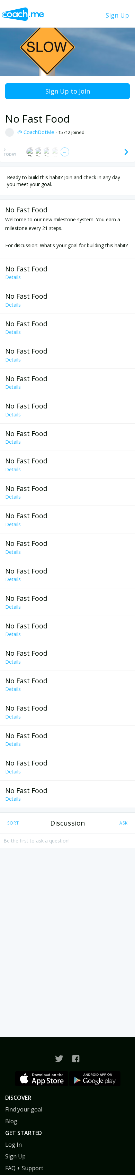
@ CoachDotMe (36, 131)
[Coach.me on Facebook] (76, 1058)
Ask (123, 823)
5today (9, 152)
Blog (11, 1121)
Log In (13, 1144)
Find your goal (23, 1109)
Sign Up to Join (67, 91)
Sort (13, 823)
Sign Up (117, 15)
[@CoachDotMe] (59, 1058)
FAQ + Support (24, 1168)
